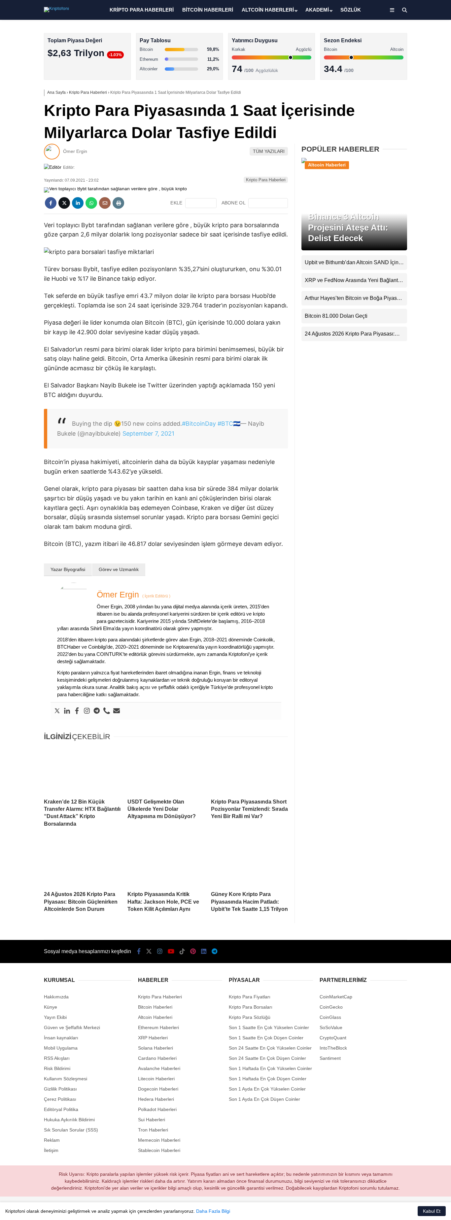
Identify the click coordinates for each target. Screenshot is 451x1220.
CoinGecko (331, 1007)
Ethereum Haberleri (396, 107)
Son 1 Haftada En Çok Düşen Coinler (267, 1078)
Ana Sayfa (392, 36)
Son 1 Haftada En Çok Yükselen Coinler (270, 1068)
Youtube (412, 247)
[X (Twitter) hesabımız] (409, 210)
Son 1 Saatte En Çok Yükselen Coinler (269, 1027)
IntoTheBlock (333, 1048)
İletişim (51, 1150)
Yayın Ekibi (55, 1017)
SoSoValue (331, 1027)
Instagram (412, 228)
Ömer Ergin (75, 151)
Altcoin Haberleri (392, 94)
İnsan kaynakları (61, 1037)
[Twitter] (57, 711)
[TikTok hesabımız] (182, 951)
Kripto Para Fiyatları (249, 996)
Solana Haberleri (393, 121)
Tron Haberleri (153, 1129)
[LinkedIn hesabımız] (203, 951)
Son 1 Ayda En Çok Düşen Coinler (264, 1099)
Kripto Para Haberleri (397, 67)
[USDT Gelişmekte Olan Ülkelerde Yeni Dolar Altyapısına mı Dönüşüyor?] (165, 770)
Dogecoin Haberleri (158, 1089)
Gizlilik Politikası (60, 1089)
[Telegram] (96, 711)
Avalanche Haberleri (159, 1068)
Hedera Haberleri (156, 1099)
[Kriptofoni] (56, 8)
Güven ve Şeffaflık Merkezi (72, 1027)
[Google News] (268, 203)
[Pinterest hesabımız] (193, 951)
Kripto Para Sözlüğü (249, 1017)
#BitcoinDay (199, 423)
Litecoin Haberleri (156, 1078)
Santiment (330, 1058)
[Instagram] (87, 711)
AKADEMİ (317, 10)
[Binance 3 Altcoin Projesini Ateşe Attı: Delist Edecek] (354, 162)
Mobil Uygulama (61, 1048)
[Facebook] (77, 711)
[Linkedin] (67, 711)
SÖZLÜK (350, 10)
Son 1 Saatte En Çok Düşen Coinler (266, 1037)
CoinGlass (330, 1017)
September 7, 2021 (148, 433)
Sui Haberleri (151, 1119)
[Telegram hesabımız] (214, 951)
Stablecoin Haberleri (396, 160)
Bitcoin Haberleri (392, 81)
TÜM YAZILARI (269, 151)
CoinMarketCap (336, 996)
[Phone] (106, 711)
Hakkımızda (56, 996)
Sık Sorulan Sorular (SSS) (71, 1129)
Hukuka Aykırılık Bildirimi (69, 1119)
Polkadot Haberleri (157, 1109)
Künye (50, 1007)
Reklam (52, 1140)
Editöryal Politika (61, 1109)
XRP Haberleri (390, 134)
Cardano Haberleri (157, 1058)
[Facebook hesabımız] (139, 951)
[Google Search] (201, 203)
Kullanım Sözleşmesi (65, 1078)
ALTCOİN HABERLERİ (268, 10)
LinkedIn (412, 302)
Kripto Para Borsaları (250, 1007)
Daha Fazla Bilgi (213, 1211)
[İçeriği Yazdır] (118, 203)
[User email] (116, 711)
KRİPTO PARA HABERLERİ (142, 10)
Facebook (411, 191)
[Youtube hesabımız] (171, 951)
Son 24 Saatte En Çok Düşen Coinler (267, 1058)
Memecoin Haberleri (397, 147)
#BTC (225, 423)
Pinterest (412, 284)
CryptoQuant (333, 1037)
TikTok (412, 265)
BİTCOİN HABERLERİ (207, 10)
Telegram (412, 321)
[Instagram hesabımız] (159, 951)
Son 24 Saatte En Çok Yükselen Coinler (270, 1048)
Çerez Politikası (60, 1099)
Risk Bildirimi (57, 1068)
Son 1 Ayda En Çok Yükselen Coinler (267, 1089)
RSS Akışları (57, 1058)
